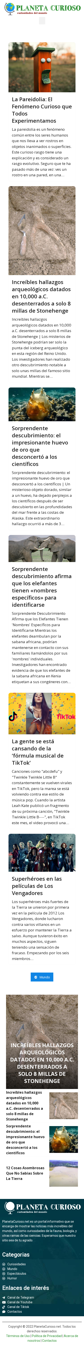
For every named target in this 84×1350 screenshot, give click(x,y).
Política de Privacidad (47, 1336)
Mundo (44, 977)
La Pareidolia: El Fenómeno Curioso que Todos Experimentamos (42, 110)
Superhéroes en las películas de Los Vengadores (37, 886)
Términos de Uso (18, 1336)
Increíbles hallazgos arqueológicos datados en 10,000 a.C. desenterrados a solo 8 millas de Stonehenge (41, 296)
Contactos (49, 1340)
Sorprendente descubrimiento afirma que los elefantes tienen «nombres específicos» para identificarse (42, 586)
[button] (42, 20)
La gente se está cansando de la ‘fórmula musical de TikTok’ (38, 752)
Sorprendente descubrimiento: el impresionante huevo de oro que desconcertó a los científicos (40, 446)
